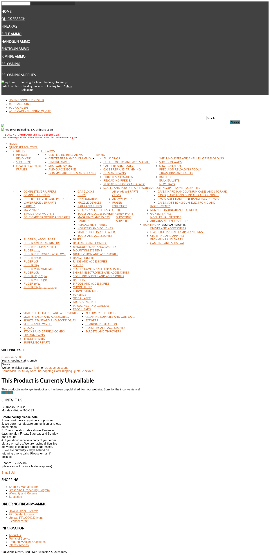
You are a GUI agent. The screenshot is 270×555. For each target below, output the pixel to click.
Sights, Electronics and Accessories (101, 272)
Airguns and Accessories (169, 221)
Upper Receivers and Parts (44, 199)
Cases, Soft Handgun (174, 199)
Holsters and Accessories (105, 328)
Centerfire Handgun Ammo (69, 158)
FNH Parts (119, 206)
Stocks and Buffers (93, 210)
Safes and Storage (205, 195)
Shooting (159, 188)
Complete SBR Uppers (40, 191)
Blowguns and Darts (166, 239)
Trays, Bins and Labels (176, 173)
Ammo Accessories (62, 169)
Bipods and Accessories (91, 283)
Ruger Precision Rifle (40, 247)
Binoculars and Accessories (94, 247)
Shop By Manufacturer (23, 486)
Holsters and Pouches (95, 228)
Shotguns (23, 162)
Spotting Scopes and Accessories (98, 276)
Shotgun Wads (170, 162)
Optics (117, 210)
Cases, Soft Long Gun (174, 202)
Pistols (21, 154)
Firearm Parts (123, 213)
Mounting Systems (87, 250)
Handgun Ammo (15, 41)
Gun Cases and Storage (209, 191)
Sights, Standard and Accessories (50, 320)
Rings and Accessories (90, 261)
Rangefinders (83, 258)
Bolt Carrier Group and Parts (47, 217)
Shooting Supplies (123, 219)
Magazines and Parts (94, 217)
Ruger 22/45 (32, 250)
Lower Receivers (28, 166)
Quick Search (13, 19)
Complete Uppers (37, 195)
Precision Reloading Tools (180, 169)
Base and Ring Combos (90, 243)
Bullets (165, 177)
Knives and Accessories (168, 228)
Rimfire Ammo (13, 56)
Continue (7, 392)
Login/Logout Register (26, 100)
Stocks (29, 328)
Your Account (20, 104)
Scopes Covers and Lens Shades (97, 269)
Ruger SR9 (31, 265)
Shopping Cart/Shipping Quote (61, 371)
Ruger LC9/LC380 (35, 276)
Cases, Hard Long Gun (174, 195)
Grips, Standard (85, 302)
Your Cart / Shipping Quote (30, 111)
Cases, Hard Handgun (174, 191)
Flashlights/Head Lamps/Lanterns (176, 232)
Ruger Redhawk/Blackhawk (45, 254)
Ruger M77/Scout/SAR (39, 239)
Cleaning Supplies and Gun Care (110, 316)
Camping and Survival (167, 243)
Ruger (117, 202)
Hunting (149, 224)
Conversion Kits (85, 291)
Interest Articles (19, 545)
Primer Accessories (118, 177)
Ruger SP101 (32, 258)
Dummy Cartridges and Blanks (72, 173)
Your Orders (18, 107)
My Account (33, 371)
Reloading (10, 64)
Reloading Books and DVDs (124, 184)
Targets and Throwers (103, 331)
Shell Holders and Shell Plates (183, 158)
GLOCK (116, 195)
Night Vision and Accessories (95, 254)
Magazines (31, 210)
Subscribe (15, 496)
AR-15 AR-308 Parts (125, 191)
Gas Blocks (86, 191)
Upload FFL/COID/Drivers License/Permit (26, 519)
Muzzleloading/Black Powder (173, 210)
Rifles (20, 151)
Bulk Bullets (169, 180)
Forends (79, 294)
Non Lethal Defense (165, 217)
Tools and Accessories (95, 213)
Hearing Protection (101, 324)
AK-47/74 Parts (122, 199)
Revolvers (24, 158)
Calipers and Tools (118, 166)
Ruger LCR (31, 272)
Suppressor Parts (37, 342)
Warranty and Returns (23, 493)
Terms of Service (19, 538)
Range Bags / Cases (205, 199)
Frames (21, 169)
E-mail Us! (8, 472)
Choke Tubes (82, 287)
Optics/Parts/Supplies (183, 188)
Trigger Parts (34, 339)
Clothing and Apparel (167, 235)
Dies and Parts (114, 173)
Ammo (100, 154)
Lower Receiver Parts (40, 202)
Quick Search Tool (23, 147)
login (37, 367)
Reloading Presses (117, 180)
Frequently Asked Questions (27, 541)
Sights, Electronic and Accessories (51, 313)
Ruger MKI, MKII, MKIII (39, 269)
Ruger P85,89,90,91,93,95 (40, 287)
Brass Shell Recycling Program (29, 490)
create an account (56, 367)
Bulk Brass (111, 158)
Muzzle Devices (89, 202)
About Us (15, 535)
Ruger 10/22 (32, 283)
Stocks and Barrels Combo (44, 331)
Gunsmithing (160, 213)
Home (6, 11)
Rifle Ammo (11, 34)
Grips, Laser (82, 298)
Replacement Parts (92, 224)
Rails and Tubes (90, 206)
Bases (77, 239)
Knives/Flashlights (171, 224)
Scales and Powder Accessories (127, 188)
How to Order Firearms (23, 511)
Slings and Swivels (38, 324)
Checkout (87, 371)
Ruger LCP (31, 261)
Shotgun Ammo (15, 49)
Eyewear (91, 320)
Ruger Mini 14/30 (36, 280)
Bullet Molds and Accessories (126, 162)
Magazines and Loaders (91, 305)
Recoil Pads (82, 309)
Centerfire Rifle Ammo (65, 154)
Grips (82, 195)
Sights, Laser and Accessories (46, 316)
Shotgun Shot (170, 166)
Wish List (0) (17, 371)
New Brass (167, 184)
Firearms (9, 26)
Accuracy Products (100, 313)
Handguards (88, 199)
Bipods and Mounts (39, 213)
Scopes (78, 265)
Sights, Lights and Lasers (97, 232)
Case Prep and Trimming (122, 169)
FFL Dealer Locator (21, 514)
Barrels (29, 206)
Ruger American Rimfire (42, 243)
